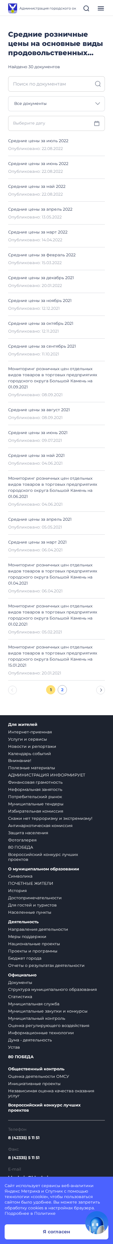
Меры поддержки (27, 936)
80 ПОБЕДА (20, 847)
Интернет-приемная (30, 732)
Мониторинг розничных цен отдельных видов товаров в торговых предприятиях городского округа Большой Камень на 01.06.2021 (52, 487)
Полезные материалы (31, 767)
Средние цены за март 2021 (37, 542)
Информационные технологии (41, 1032)
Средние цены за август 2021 (39, 409)
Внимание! (19, 760)
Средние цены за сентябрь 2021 (42, 346)
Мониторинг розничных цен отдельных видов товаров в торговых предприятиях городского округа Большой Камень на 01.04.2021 (52, 574)
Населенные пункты (29, 912)
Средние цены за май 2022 (36, 186)
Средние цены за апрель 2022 (40, 209)
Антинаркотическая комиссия (40, 825)
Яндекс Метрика (22, 1191)
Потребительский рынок (35, 796)
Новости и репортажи (32, 746)
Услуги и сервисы (27, 739)
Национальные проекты (34, 943)
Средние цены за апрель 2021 (40, 519)
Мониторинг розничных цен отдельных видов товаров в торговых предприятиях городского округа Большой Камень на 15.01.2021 (52, 656)
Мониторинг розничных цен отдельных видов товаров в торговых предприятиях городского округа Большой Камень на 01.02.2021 (52, 615)
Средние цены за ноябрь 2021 (40, 300)
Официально (22, 975)
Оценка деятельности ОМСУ (38, 1076)
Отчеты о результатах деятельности (46, 965)
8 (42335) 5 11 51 (23, 1137)
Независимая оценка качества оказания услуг (51, 1093)
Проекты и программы (32, 951)
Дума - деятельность (30, 1040)
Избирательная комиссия (35, 811)
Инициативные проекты (34, 1083)
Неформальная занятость (35, 789)
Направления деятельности (38, 929)
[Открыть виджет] (96, 1222)
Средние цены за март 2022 (38, 232)
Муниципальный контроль (36, 1018)
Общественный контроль (36, 1069)
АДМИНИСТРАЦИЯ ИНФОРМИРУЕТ (46, 775)
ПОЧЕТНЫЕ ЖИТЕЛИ (30, 883)
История (17, 890)
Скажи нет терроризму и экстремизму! (50, 818)
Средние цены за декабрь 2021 (41, 277)
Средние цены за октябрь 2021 (40, 323)
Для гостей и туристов (32, 905)
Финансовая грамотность (35, 782)
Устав (14, 1047)
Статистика (20, 996)
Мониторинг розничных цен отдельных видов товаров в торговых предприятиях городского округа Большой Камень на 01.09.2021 (52, 378)
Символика (20, 876)
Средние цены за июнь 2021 (38, 432)
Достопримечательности (35, 897)
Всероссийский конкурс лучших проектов (43, 857)
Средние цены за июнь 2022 (38, 163)
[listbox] (56, 103)
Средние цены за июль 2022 (38, 140)
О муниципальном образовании (43, 869)
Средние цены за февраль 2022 (42, 254)
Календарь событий (29, 753)
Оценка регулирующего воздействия (48, 1025)
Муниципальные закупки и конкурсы (48, 1011)
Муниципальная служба (33, 1003)
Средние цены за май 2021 (36, 455)
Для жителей (22, 724)
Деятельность (23, 921)
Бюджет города (24, 958)
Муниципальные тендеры (35, 804)
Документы (20, 982)
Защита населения (28, 832)
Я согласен (56, 1231)
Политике (45, 1213)
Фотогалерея (22, 840)
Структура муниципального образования (52, 989)
